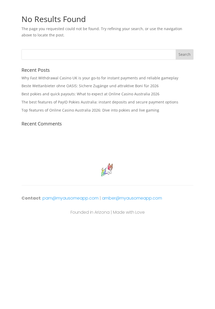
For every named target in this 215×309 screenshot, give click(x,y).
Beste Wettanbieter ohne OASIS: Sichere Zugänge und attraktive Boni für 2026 (90, 85)
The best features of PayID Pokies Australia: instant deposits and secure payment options (100, 102)
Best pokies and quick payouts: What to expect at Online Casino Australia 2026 (90, 93)
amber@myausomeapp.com (132, 198)
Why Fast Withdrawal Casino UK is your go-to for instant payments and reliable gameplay (100, 77)
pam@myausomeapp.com (70, 198)
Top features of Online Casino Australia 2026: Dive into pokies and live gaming (90, 110)
